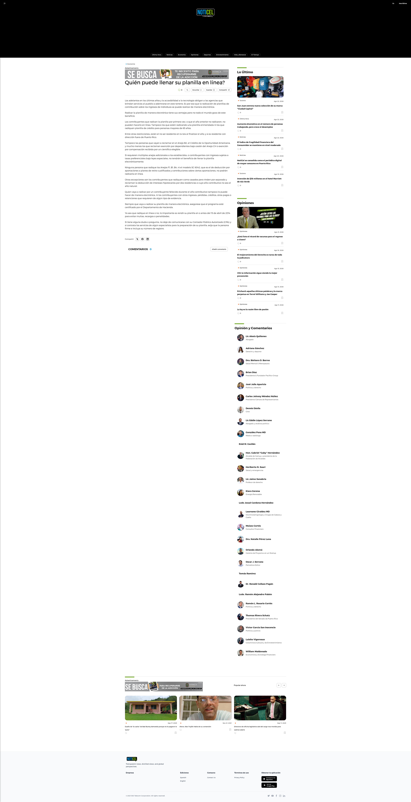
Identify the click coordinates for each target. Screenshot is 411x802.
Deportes (207, 55)
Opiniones (195, 55)
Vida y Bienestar (240, 55)
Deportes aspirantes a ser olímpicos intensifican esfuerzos (256, 726)
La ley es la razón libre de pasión (252, 309)
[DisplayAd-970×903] (178, 74)
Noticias (170, 55)
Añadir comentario (219, 249)
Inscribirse (403, 3)
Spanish (183, 777)
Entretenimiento (222, 55)
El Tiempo (255, 55)
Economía (182, 55)
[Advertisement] (205, 34)
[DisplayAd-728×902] (164, 686)
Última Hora (156, 55)
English (183, 781)
